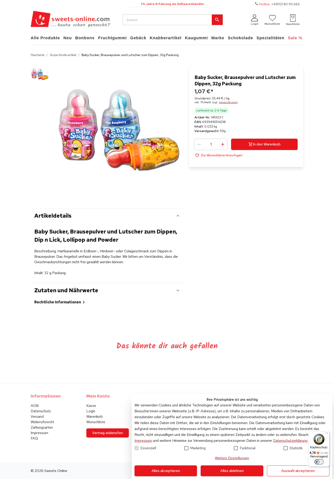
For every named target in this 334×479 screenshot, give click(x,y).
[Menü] (326, 434)
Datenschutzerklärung (290, 440)
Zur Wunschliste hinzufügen (221, 155)
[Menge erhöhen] (222, 144)
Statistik (295, 448)
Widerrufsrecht (42, 422)
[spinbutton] (211, 144)
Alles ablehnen (232, 470)
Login (90, 411)
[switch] (319, 461)
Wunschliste (95, 422)
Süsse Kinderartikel (63, 55)
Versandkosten (228, 102)
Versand (37, 416)
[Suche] (217, 20)
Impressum (143, 440)
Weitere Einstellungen (232, 458)
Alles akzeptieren (166, 470)
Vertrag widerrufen (107, 432)
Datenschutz (41, 411)
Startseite (38, 55)
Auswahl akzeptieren (298, 470)
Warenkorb (94, 416)
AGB (35, 405)
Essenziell (148, 448)
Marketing (198, 448)
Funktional (247, 448)
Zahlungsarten (42, 427)
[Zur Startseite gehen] (70, 20)
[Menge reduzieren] (199, 144)
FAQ (34, 438)
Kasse (91, 405)
